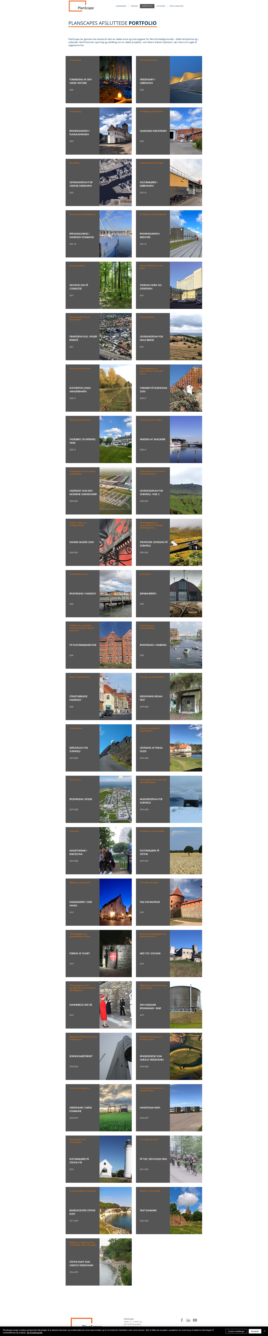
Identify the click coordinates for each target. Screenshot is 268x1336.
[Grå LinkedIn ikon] (188, 1320)
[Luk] (264, 1331)
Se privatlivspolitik (34, 1332)
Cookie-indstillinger (236, 1331)
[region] (99, 79)
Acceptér (255, 1331)
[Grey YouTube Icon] (195, 1320)
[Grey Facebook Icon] (181, 1320)
